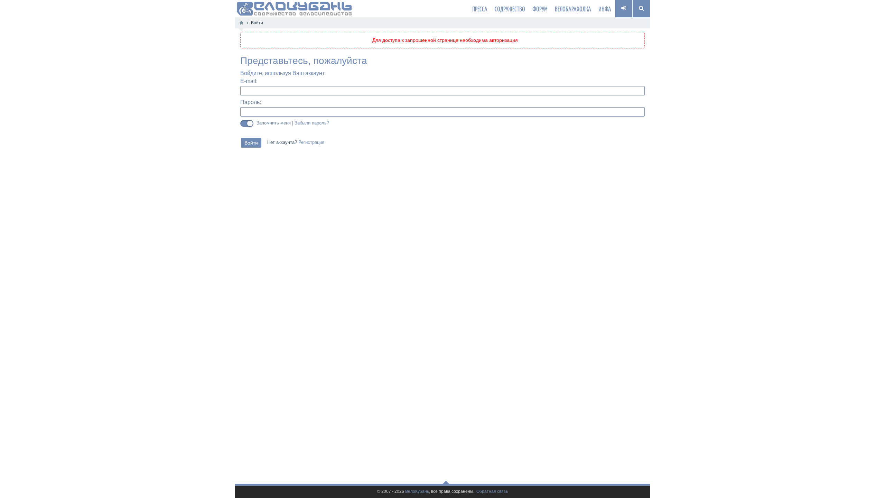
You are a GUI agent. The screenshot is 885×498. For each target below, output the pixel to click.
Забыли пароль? (312, 123)
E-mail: (249, 81)
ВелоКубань (417, 491)
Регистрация (311, 142)
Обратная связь (492, 491)
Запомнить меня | (293, 123)
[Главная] (241, 22)
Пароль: (250, 102)
